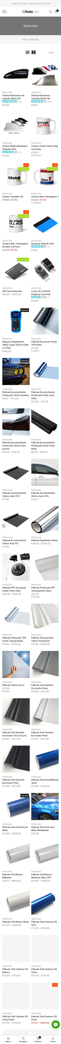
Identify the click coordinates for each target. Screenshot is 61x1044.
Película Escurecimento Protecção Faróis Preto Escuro (14, 445)
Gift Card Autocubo (12, 291)
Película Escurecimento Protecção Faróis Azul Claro (43, 395)
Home (25, 39)
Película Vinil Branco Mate (15, 921)
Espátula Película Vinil (42, 243)
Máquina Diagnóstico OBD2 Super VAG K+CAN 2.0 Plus (15, 344)
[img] (9, 101)
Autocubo (7, 92)
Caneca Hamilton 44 (12, 196)
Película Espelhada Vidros (44, 540)
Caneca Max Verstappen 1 (45, 196)
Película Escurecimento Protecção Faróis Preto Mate (43, 445)
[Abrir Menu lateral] (4, 526)
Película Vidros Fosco (13, 685)
